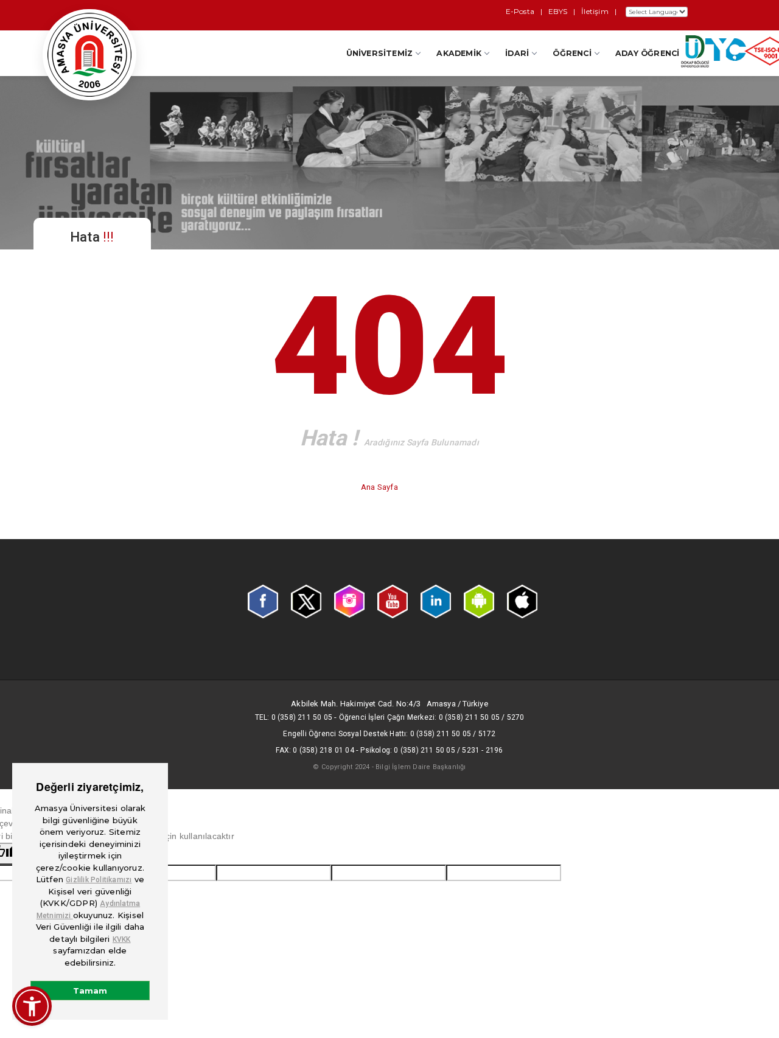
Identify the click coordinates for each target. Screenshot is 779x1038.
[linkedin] (436, 600)
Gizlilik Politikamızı (98, 880)
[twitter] (306, 600)
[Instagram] (349, 600)
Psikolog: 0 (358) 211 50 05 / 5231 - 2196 (431, 750)
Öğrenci (572, 53)
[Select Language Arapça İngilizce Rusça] (655, 12)
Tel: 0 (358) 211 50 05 (293, 717)
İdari (517, 53)
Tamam (90, 990)
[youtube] (392, 600)
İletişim (595, 11)
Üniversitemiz (379, 53)
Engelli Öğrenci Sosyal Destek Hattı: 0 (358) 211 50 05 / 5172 (389, 734)
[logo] (89, 54)
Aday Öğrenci (647, 53)
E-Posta (520, 11)
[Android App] (479, 600)
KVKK (122, 939)
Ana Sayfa (380, 487)
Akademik (458, 53)
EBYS (557, 11)
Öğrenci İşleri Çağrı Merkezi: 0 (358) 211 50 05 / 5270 (432, 717)
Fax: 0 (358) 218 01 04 (315, 750)
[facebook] (263, 600)
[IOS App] (522, 600)
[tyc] (726, 52)
